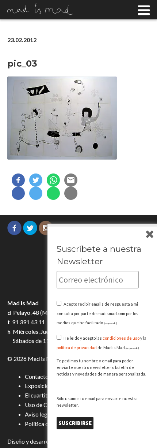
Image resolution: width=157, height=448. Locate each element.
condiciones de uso (121, 338)
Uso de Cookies (44, 404)
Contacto (37, 376)
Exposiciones (41, 385)
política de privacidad (77, 347)
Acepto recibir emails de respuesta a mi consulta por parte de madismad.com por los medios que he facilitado (97, 313)
